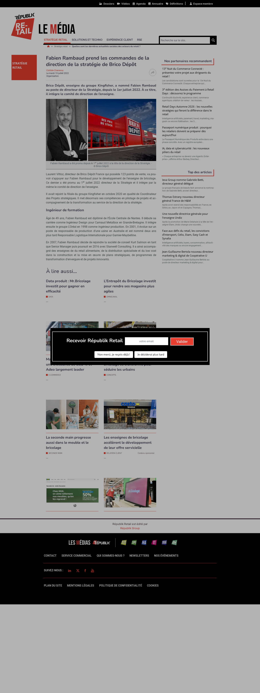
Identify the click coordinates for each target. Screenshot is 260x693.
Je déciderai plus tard (150, 354)
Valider (182, 342)
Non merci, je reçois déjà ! (113, 354)
